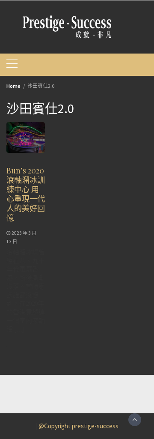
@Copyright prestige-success (78, 426)
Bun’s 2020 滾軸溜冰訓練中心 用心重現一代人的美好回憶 (25, 194)
